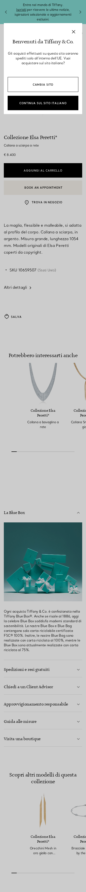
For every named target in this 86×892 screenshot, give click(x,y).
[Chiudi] (73, 32)
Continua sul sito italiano (43, 103)
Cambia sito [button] (43, 84)
